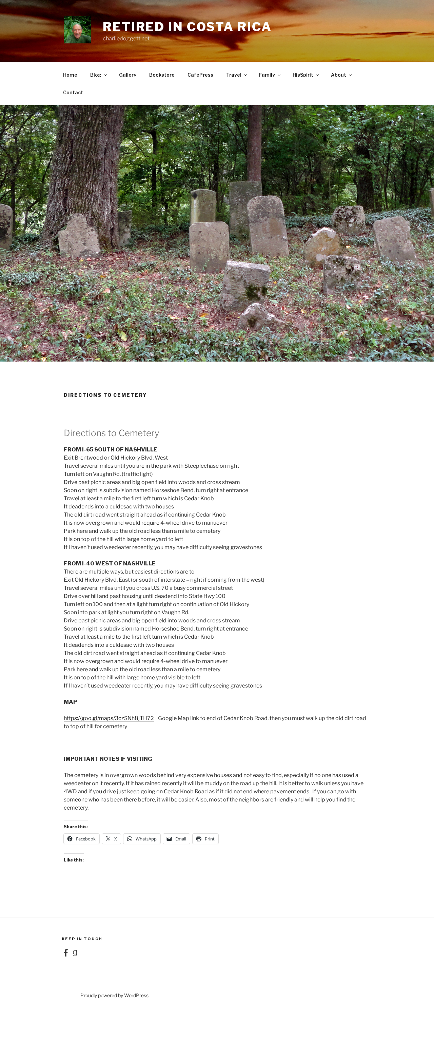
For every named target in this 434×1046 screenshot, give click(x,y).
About (338, 75)
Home (70, 75)
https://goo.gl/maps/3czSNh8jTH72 (109, 718)
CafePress (200, 75)
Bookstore (162, 75)
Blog (95, 75)
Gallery (127, 75)
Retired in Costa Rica (187, 26)
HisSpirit (303, 75)
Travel (233, 75)
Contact (73, 92)
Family (267, 75)
